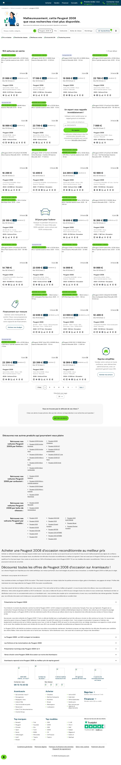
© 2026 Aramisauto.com (60, 756)
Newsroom (19, 707)
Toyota (35, 737)
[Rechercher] (34, 30)
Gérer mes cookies (82, 747)
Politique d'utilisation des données (61, 747)
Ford (34, 730)
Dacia (17, 732)
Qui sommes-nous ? (22, 694)
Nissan (18, 739)
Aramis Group (20, 712)
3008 (49, 730)
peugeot (25, 8)
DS (34, 739)
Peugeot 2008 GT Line (55, 454)
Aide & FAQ (19, 702)
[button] (50, 31)
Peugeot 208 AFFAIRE (55, 532)
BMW (35, 732)
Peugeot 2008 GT (54, 446)
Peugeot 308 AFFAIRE (55, 536)
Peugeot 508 (52, 521)
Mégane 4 (72, 732)
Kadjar (71, 730)
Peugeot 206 (52, 539)
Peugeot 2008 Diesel (36, 486)
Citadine (50, 694)
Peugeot (18, 725)
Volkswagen (19, 735)
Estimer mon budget (15, 327)
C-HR (70, 722)
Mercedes (36, 735)
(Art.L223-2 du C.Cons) (78, 140)
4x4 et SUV (72, 694)
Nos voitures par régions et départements (74, 706)
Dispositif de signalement (62, 749)
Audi (17, 737)
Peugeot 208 (33, 518)
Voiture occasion (15, 8)
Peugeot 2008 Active (36, 441)
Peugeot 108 (33, 537)
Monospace (51, 704)
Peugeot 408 (33, 534)
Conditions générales (24, 747)
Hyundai (36, 725)
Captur (49, 737)
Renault (18, 722)
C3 (48, 732)
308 (48, 727)
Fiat (34, 722)
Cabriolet (72, 697)
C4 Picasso (50, 735)
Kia (34, 727)
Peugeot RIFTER (53, 529)
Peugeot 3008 (34, 521)
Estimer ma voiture (106, 375)
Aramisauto (5, 8)
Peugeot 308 (33, 524)
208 (48, 722)
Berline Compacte (53, 697)
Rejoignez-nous (21, 699)
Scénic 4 (71, 735)
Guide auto (72, 702)
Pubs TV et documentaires (24, 709)
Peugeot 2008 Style (54, 463)
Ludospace (50, 707)
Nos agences (20, 697)
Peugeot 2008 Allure (36, 454)
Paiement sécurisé (97, 747)
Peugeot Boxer (71, 523)
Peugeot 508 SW (53, 518)
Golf (70, 727)
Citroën (18, 727)
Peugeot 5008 (34, 527)
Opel (17, 730)
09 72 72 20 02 (21, 685)
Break (49, 702)
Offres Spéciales (74, 699)
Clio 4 (70, 725)
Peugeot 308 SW (34, 530)
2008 (49, 725)
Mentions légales (41, 747)
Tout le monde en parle (23, 704)
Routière (50, 699)
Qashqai (71, 737)
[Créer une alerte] (4, 757)
